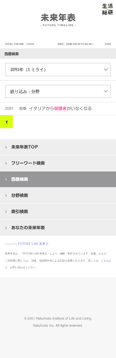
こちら (105, 260)
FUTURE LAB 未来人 (33, 243)
